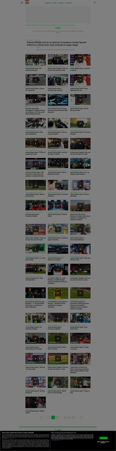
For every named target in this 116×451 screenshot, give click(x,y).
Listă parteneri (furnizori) (55, 440)
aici (15, 444)
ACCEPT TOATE (103, 438)
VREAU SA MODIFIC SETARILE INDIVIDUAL (103, 442)
